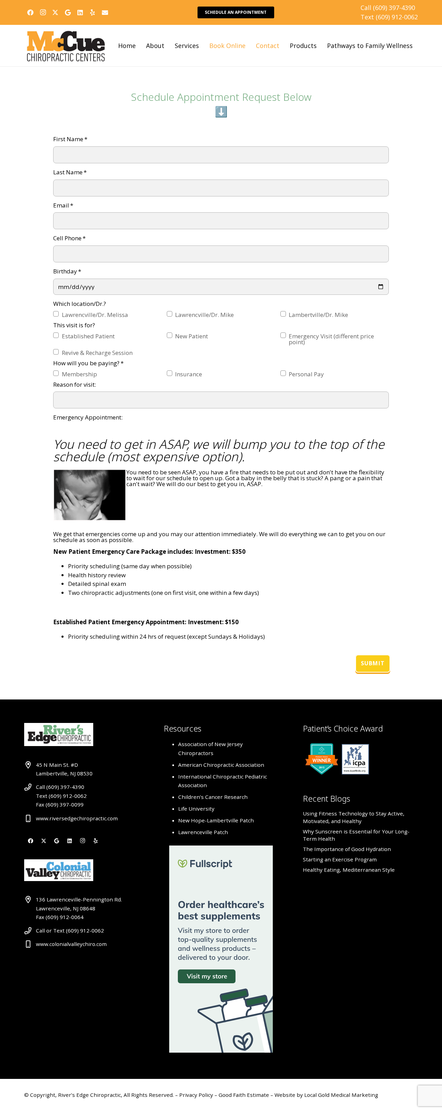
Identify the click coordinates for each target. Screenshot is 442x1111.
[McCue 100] (66, 46)
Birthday (67, 271)
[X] (55, 12)
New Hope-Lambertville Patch (216, 820)
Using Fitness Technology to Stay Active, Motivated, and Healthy (353, 817)
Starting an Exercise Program (340, 859)
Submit (373, 663)
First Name (70, 139)
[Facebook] (30, 12)
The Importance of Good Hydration (347, 849)
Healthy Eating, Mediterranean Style (349, 869)
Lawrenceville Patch (203, 832)
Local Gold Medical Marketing (340, 1094)
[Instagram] (43, 12)
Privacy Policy (196, 1094)
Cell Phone (69, 238)
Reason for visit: (74, 384)
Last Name (70, 172)
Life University (196, 808)
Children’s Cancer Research (213, 796)
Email (63, 205)
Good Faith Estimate (244, 1094)
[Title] (105, 12)
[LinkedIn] (80, 12)
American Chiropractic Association (221, 764)
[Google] (67, 12)
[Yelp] (92, 12)
